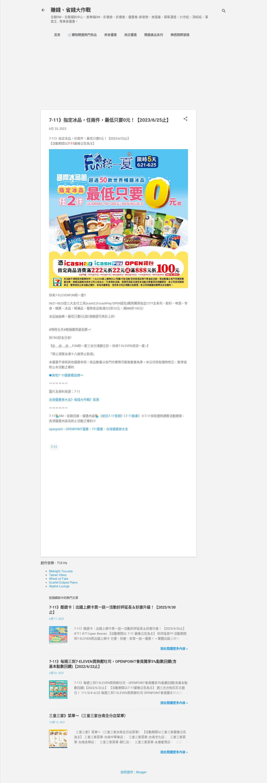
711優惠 (97, 429)
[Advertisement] (213, 110)
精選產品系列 (153, 35)
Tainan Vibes (58, 575)
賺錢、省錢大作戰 (71, 10)
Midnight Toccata (61, 571)
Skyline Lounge (59, 586)
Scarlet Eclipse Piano (63, 582)
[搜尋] (223, 11)
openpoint (56, 429)
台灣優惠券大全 (117, 429)
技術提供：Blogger (134, 772)
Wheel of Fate (58, 579)
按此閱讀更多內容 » (174, 649)
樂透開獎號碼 (180, 35)
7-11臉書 (132, 416)
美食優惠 (110, 35)
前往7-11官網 (111, 416)
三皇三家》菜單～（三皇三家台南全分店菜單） (88, 716)
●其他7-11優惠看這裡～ (66, 375)
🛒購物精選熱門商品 (82, 35)
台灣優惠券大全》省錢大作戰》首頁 (74, 400)
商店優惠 (130, 35)
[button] (185, 119)
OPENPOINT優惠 (77, 429)
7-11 (54, 447)
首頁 (57, 35)
